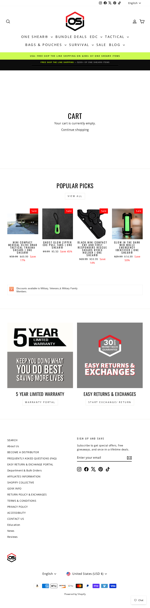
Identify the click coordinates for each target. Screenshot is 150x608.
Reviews (12, 537)
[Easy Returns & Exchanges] (110, 355)
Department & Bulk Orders (24, 470)
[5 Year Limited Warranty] (40, 355)
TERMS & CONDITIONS (21, 500)
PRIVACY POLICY (17, 506)
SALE (101, 44)
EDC (95, 36)
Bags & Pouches (44, 44)
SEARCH (12, 440)
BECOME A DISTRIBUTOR (23, 452)
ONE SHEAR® (35, 36)
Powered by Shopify (75, 594)
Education (13, 524)
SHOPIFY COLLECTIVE (20, 482)
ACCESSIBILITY (16, 512)
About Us (13, 446)
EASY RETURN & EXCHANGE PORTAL (30, 464)
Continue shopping (75, 130)
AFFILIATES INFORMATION (24, 476)
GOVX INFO (14, 488)
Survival (80, 44)
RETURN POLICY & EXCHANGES (27, 494)
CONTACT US (15, 518)
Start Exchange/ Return (109, 402)
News (10, 531)
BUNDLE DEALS (71, 36)
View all (75, 196)
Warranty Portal (40, 402)
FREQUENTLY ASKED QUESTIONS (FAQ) (32, 458)
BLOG (115, 44)
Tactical (115, 36)
